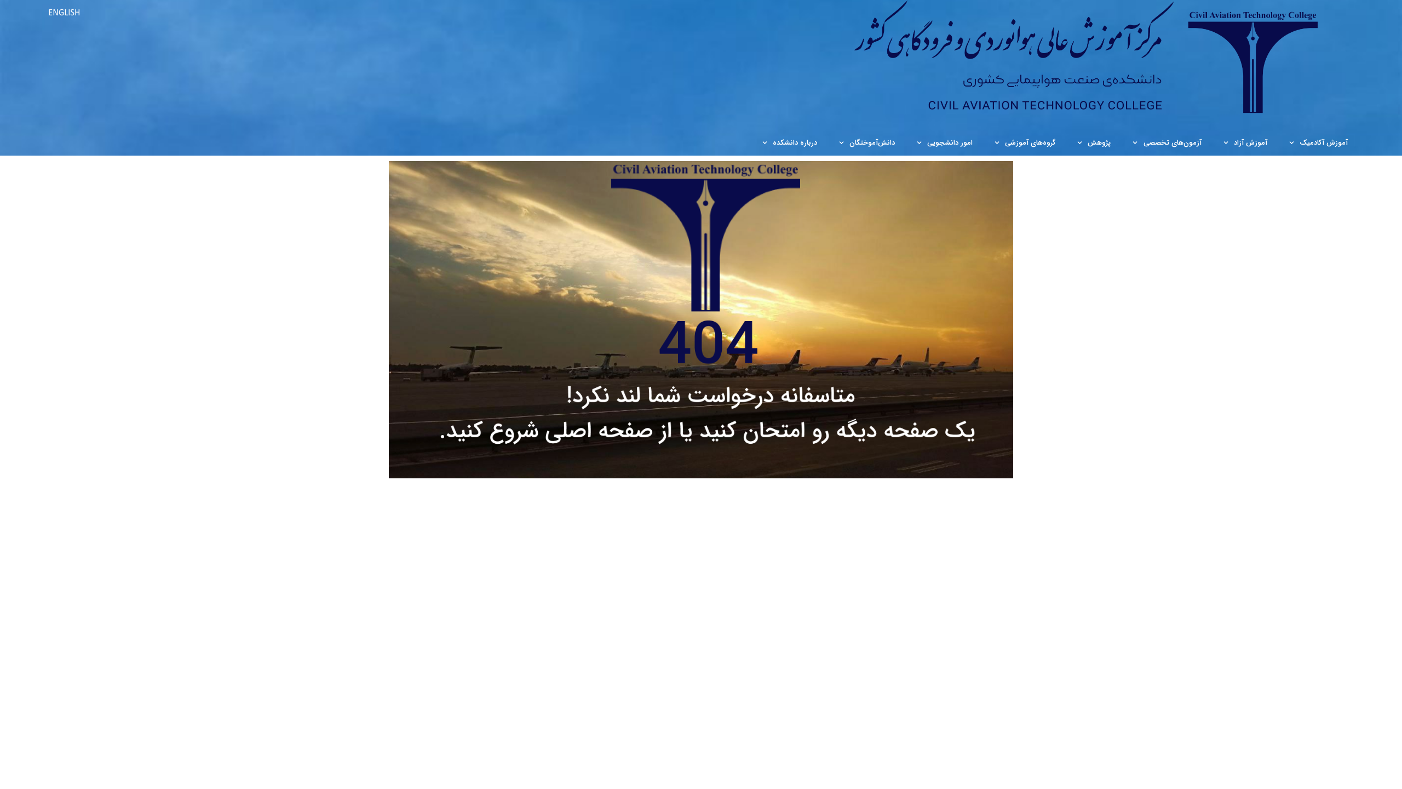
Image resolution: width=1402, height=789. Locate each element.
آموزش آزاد (1250, 142)
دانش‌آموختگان (872, 142)
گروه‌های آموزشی (1030, 142)
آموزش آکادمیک (1324, 142)
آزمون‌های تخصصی (1173, 142)
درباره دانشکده (795, 142)
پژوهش (1099, 142)
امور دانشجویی (950, 142)
